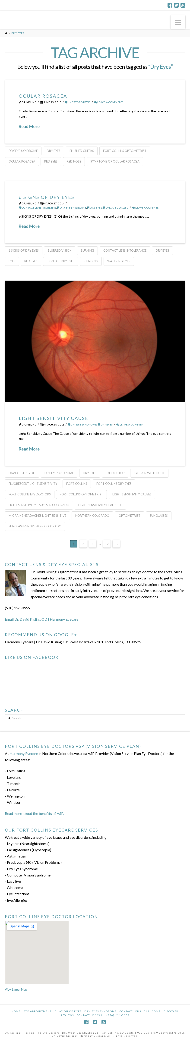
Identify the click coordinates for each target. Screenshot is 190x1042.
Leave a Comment (110, 102)
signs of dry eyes (60, 261)
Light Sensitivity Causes (132, 494)
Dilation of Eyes (68, 1011)
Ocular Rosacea (43, 96)
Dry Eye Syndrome (72, 207)
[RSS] (182, 5)
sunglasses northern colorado (35, 526)
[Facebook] (170, 5)
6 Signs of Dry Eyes (46, 197)
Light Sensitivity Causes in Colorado (39, 505)
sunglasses (159, 515)
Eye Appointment (37, 1011)
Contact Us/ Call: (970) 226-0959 (103, 1015)
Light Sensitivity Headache (100, 505)
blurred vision (60, 250)
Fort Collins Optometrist (124, 151)
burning (87, 250)
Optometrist (129, 515)
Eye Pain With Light (149, 473)
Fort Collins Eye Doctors (30, 494)
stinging (91, 261)
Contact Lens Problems (38, 207)
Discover (171, 1011)
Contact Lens (130, 1011)
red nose (74, 161)
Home (16, 1011)
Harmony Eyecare (24, 753)
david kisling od (22, 473)
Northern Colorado (92, 515)
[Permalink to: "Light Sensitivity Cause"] (95, 341)
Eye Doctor (115, 473)
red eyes (50, 161)
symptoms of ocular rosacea (114, 161)
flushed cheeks (82, 151)
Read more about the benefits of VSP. (34, 813)
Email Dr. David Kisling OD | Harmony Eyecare (41, 619)
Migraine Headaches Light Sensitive (37, 515)
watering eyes (118, 261)
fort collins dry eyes (113, 483)
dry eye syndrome (23, 151)
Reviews (67, 1015)
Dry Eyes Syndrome (100, 1011)
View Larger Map (16, 989)
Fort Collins (76, 483)
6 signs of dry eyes (24, 250)
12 (107, 544)
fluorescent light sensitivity (33, 483)
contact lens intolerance (124, 250)
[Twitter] (176, 5)
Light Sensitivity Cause (53, 418)
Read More (29, 126)
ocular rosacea (22, 161)
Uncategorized (78, 102)
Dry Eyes (53, 151)
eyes (12, 261)
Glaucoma (152, 1011)
